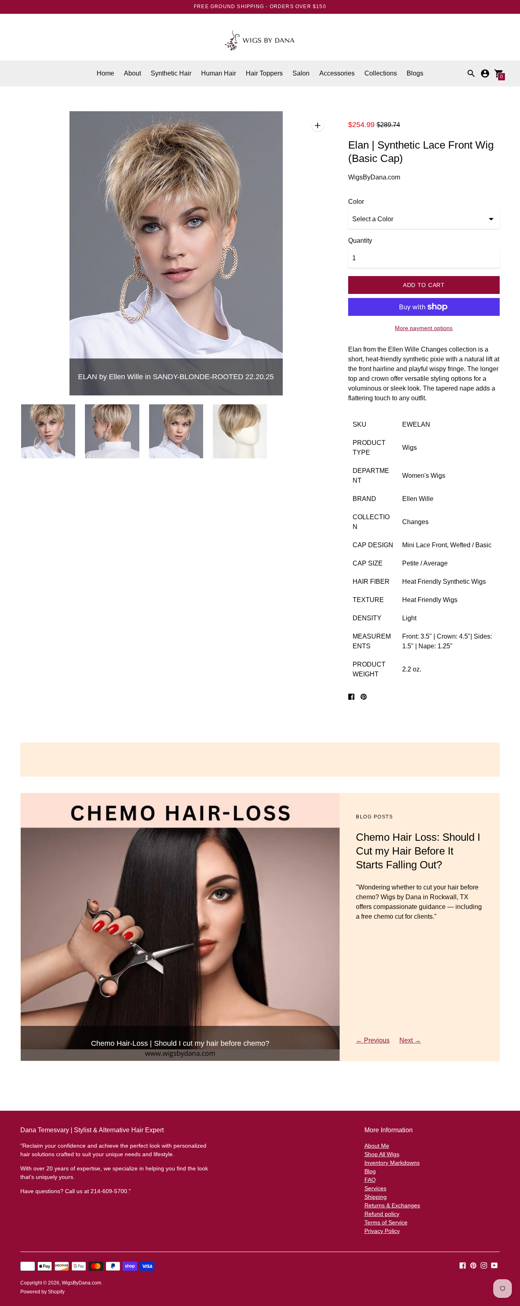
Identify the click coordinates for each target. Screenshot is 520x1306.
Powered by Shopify (42, 1292)
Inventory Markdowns (392, 1162)
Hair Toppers (264, 73)
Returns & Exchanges (392, 1205)
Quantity (360, 240)
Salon (301, 73)
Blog (370, 1171)
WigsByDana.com (81, 1283)
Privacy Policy (382, 1231)
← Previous (373, 1040)
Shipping (375, 1197)
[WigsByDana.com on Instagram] (484, 1265)
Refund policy (381, 1214)
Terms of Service (385, 1222)
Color (356, 201)
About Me (376, 1145)
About (132, 73)
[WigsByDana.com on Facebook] (462, 1265)
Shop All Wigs (381, 1154)
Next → (410, 1040)
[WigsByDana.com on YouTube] (494, 1265)
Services (375, 1188)
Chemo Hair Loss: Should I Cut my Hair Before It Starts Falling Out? (418, 851)
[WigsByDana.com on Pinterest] (473, 1265)
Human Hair (218, 73)
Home (105, 73)
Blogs (415, 73)
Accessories (337, 73)
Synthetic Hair (171, 73)
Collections (380, 73)
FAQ (370, 1179)
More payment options (424, 328)
